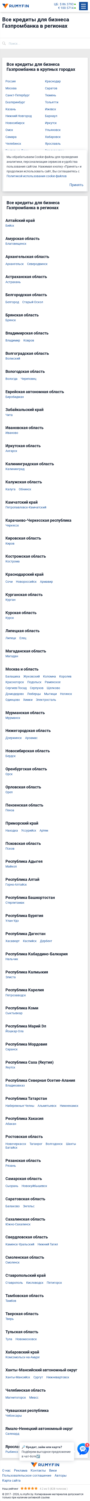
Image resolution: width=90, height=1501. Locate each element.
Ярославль (53, 144)
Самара (11, 137)
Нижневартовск (57, 1377)
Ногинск (66, 694)
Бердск (10, 756)
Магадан (11, 656)
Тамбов (10, 1301)
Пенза (9, 810)
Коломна (49, 676)
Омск (9, 130)
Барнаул (51, 116)
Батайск (11, 1148)
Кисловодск (34, 1283)
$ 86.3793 (67, 4)
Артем (44, 830)
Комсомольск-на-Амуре (22, 1357)
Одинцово (12, 700)
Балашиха (12, 676)
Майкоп (11, 866)
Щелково (53, 688)
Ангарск (11, 451)
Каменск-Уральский (19, 1244)
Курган (10, 600)
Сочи (9, 582)
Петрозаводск (15, 995)
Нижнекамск (69, 1106)
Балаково (12, 1206)
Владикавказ (15, 1085)
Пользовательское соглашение (26, 1475)
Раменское (53, 682)
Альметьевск (47, 1106)
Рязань (10, 1166)
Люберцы (34, 694)
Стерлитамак (14, 903)
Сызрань (11, 1186)
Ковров (28, 340)
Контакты (38, 1470)
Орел (9, 792)
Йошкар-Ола (14, 1031)
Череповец (28, 379)
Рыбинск (11, 1452)
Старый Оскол (32, 302)
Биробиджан (14, 397)
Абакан (10, 1124)
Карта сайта (11, 1480)
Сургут (38, 1377)
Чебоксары (13, 1416)
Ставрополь (14, 1283)
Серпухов (36, 688)
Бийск (9, 226)
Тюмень (50, 95)
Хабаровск (53, 137)
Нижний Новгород (18, 116)
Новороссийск (26, 582)
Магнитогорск (15, 1397)
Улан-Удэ (12, 921)
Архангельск (14, 264)
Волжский (12, 358)
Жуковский (31, 676)
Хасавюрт (12, 941)
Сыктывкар (13, 1013)
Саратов (51, 88)
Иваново (11, 433)
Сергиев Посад (16, 688)
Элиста (10, 977)
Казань (10, 109)
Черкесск (12, 525)
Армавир (46, 582)
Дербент (46, 941)
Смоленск (12, 1262)
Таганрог (35, 1144)
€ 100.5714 (66, 8)
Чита (9, 415)
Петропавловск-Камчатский (25, 507)
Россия (10, 81)
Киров (9, 543)
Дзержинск (13, 738)
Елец (22, 638)
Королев (65, 676)
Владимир (12, 340)
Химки (28, 700)
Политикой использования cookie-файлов (37, 176)
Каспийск (30, 941)
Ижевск (50, 109)
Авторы (61, 1475)
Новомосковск (26, 1339)
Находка (11, 830)
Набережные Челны (19, 1106)
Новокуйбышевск (34, 1186)
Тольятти (51, 102)
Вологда (11, 379)
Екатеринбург (15, 102)
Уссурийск (28, 830)
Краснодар (53, 81)
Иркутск (51, 123)
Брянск (10, 320)
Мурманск (12, 718)
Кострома (12, 561)
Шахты (71, 1144)
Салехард (12, 1434)
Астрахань (13, 282)
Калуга (10, 489)
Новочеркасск (15, 1144)
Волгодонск (54, 1144)
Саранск (11, 1049)
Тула (8, 1339)
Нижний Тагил (48, 1244)
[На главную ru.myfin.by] (45, 1464)
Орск (9, 774)
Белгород (12, 302)
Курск (9, 618)
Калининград (14, 469)
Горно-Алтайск (16, 884)
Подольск (34, 682)
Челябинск (13, 144)
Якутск (10, 1067)
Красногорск (14, 682)
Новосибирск (15, 123)
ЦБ (56, 4)
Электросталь (46, 700)
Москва (11, 88)
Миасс (33, 1397)
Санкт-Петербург (17, 95)
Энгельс (29, 1206)
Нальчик (11, 959)
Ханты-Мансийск (17, 1377)
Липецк (10, 638)
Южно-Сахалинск (18, 1224)
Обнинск (25, 489)
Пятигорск (54, 1283)
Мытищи (50, 694)
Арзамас (31, 738)
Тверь (9, 1319)
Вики (53, 1470)
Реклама (20, 1470)
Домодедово (14, 694)
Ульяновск (53, 130)
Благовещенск (15, 244)
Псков (9, 849)
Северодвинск (37, 264)
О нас (6, 1470)
